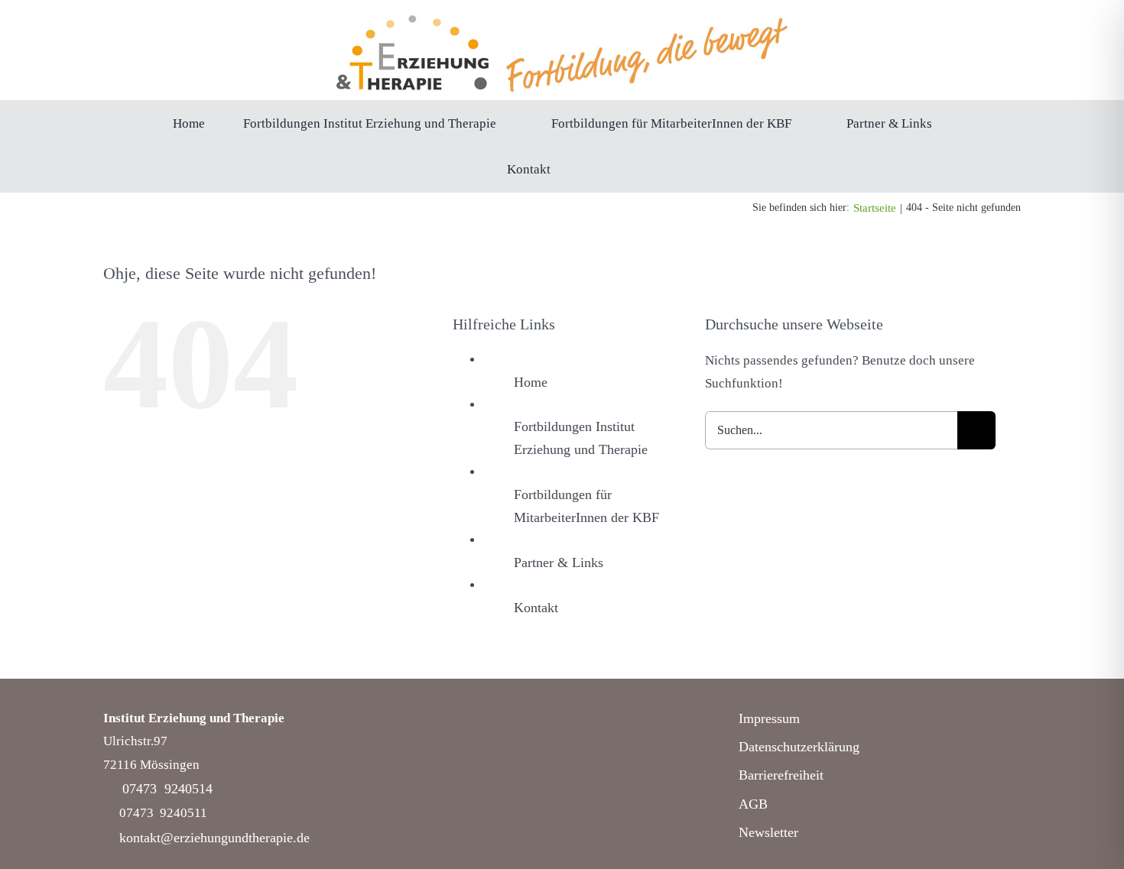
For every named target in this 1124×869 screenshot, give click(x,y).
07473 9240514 (167, 788)
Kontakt (536, 607)
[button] (593, 169)
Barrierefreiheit (781, 775)
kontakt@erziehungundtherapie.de (214, 837)
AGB (753, 804)
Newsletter (768, 832)
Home (530, 382)
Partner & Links (558, 562)
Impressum (769, 718)
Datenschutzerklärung (799, 746)
